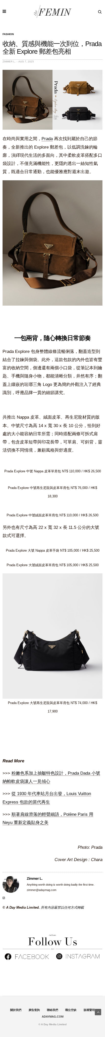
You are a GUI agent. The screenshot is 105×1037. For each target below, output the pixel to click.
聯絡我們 (52, 1009)
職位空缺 (70, 1009)
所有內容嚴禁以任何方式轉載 (62, 907)
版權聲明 (89, 1009)
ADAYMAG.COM (52, 1016)
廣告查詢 (34, 1009)
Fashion (8, 34)
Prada (47, 138)
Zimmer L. (9, 61)
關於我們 (15, 1009)
